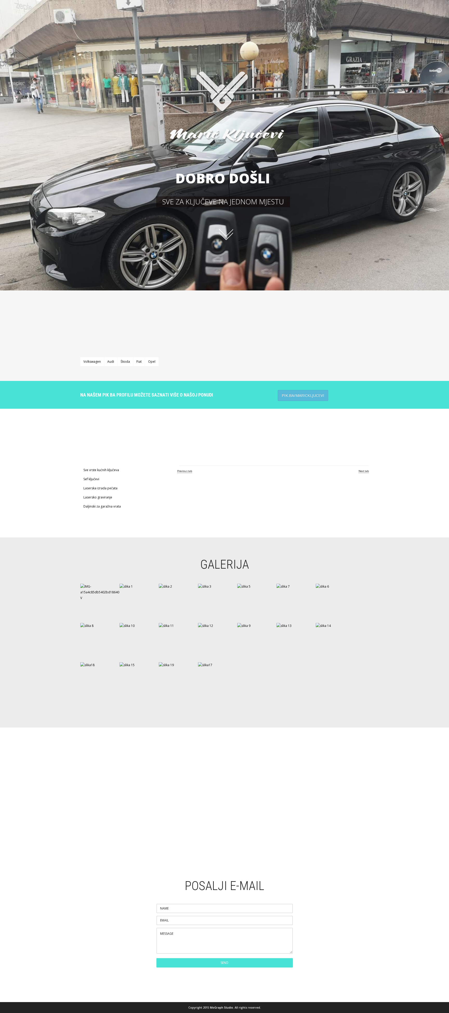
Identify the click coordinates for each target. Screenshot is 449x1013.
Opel (151, 361)
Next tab (364, 471)
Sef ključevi (91, 479)
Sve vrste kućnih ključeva (101, 470)
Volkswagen (92, 361)
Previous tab (184, 471)
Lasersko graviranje (97, 497)
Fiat (139, 361)
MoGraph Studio (221, 1007)
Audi (110, 361)
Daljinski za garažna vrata (102, 506)
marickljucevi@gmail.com (225, 824)
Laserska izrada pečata (100, 488)
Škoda (125, 361)
